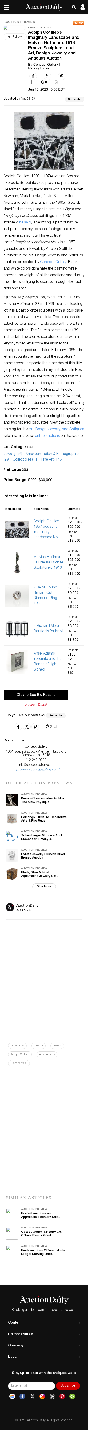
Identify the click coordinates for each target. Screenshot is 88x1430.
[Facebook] (22, 1396)
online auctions (47, 436)
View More (44, 886)
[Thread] (52, 1396)
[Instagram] (42, 1396)
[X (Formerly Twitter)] (32, 1396)
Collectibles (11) (25, 460)
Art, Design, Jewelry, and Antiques (56, 429)
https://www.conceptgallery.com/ (35, 769)
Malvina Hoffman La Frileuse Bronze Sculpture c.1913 (48, 562)
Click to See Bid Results (35, 695)
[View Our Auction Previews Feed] (78, 23)
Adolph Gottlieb (20, 1054)
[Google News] (12, 1396)
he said (25, 223)
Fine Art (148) (52, 460)
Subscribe (74, 99)
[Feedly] (72, 1396)
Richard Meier (19, 1063)
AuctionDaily (27, 905)
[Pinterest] (62, 1396)
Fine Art (38, 1046)
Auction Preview (19, 22)
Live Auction (40, 28)
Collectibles (17, 1046)
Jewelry (57, 1046)
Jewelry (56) (13, 454)
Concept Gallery (53, 262)
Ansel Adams (47, 1054)
